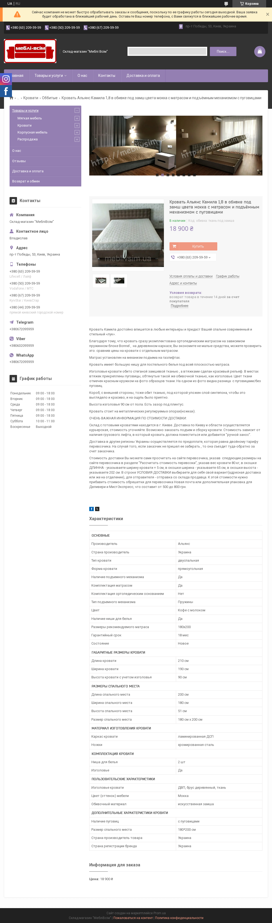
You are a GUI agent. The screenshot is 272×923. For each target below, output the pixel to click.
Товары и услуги (49, 75)
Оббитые (50, 98)
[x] (97, 510)
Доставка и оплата (143, 75)
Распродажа (28, 139)
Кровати (30, 98)
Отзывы (19, 161)
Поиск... (223, 51)
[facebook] (91, 510)
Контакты (106, 75)
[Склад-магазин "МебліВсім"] (30, 51)
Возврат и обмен (26, 181)
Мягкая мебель (30, 118)
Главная (16, 75)
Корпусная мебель (33, 132)
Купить (198, 246)
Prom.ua (160, 913)
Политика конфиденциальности (179, 918)
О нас (82, 75)
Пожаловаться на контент (133, 918)
